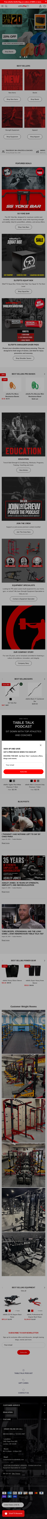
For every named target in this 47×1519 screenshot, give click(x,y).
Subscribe (23, 772)
